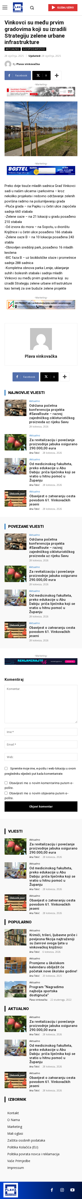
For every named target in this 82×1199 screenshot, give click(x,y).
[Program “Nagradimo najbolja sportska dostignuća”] (15, 989)
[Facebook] (52, 1190)
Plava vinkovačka (28, 64)
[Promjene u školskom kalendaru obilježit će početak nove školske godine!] (15, 965)
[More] (57, 75)
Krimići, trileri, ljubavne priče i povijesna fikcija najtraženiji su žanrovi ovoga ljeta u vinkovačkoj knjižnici (53, 941)
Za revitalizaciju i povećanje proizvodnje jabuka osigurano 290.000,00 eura (53, 444)
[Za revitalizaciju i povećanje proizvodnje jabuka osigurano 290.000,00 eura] (15, 442)
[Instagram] (62, 1190)
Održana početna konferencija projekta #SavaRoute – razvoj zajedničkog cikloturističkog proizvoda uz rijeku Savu (51, 414)
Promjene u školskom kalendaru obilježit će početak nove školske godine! (53, 967)
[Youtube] (72, 1190)
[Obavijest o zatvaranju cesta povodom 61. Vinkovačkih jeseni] (15, 498)
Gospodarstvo (34, 49)
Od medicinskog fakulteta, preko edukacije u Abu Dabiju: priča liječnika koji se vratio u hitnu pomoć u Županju (52, 472)
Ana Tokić (34, 452)
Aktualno (13, 49)
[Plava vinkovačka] (9, 64)
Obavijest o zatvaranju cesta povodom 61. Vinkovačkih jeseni (52, 500)
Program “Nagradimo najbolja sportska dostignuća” (46, 991)
